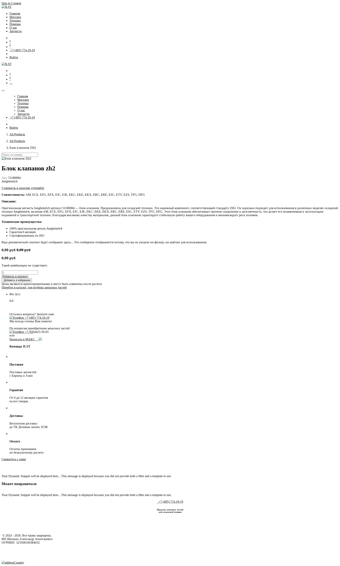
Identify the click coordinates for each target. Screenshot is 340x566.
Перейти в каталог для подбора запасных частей (34, 287)
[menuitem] (14, 13)
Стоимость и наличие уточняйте (23, 188)
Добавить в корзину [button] (15, 276)
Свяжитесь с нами (14, 459)
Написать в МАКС (24, 339)
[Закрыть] (3, 90)
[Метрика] (13, 562)
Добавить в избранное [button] (16, 280)
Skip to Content (11, 3)
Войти (13, 57)
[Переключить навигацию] (11, 84)
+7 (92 (28, 332)
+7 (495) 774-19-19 (22, 50)
